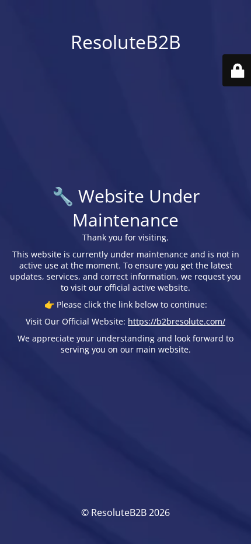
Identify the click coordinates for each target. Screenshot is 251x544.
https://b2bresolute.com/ (176, 321)
